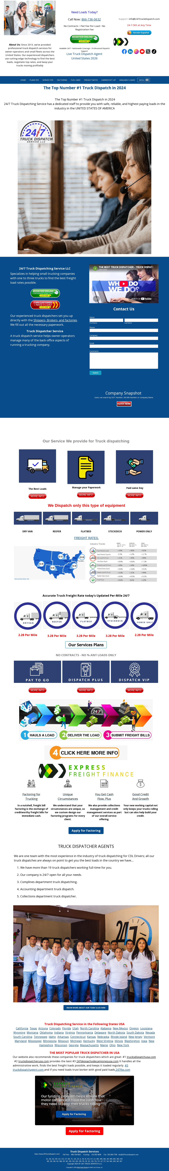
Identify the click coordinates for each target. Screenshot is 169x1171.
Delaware (100, 1032)
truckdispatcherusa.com (33, 1061)
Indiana (59, 1032)
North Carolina (89, 1028)
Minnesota (50, 1041)
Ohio (112, 1045)
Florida (66, 1028)
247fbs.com (122, 1069)
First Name (93, 323)
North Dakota (116, 1032)
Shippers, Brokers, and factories (55, 320)
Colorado (55, 1028)
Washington (132, 1041)
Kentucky (89, 1041)
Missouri (63, 1041)
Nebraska (103, 1036)
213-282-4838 (96, 1155)
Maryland (21, 1041)
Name (92, 317)
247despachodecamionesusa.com (97, 1061)
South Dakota (135, 1032)
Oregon (134, 1028)
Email (92, 343)
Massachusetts (89, 1045)
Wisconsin (61, 1045)
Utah (75, 1028)
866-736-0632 (91, 19)
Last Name (128, 323)
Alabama (105, 1028)
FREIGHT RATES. (86, 538)
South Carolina (22, 1036)
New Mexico (120, 1028)
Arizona (43, 1028)
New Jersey (135, 1036)
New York (123, 1045)
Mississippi (35, 1041)
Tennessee (40, 1036)
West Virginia (105, 1041)
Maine (104, 1045)
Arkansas (63, 1036)
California (22, 1028)
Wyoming (19, 1032)
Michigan (76, 1041)
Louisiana (146, 1028)
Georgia (74, 1045)
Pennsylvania (84, 1032)
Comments (94, 351)
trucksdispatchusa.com (141, 1057)
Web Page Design (82, 1167)
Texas (33, 1028)
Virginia (70, 1032)
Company (93, 335)
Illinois (119, 1041)
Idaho (52, 1036)
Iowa (144, 1041)
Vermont (149, 1036)
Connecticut (78, 1036)
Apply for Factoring (86, 830)
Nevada (150, 1032)
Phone (92, 327)
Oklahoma (46, 1032)
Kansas (91, 1036)
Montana (32, 1032)
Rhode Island (119, 1036)
